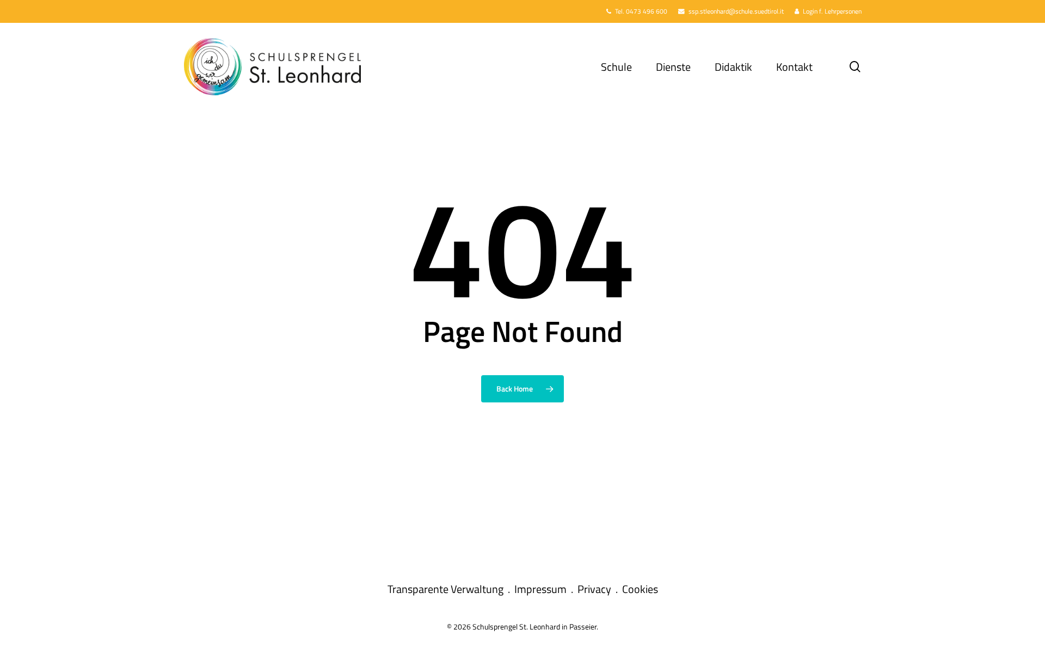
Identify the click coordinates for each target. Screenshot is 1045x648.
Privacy (594, 588)
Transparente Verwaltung (445, 588)
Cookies (640, 588)
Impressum (540, 588)
